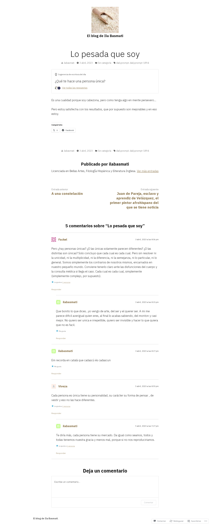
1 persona (66, 282)
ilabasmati (69, 62)
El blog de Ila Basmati (105, 35)
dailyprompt (122, 62)
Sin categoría (104, 62)
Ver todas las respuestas (74, 87)
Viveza (62, 386)
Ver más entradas (148, 171)
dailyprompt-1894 (139, 62)
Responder (56, 289)
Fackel (62, 239)
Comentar (148, 502)
